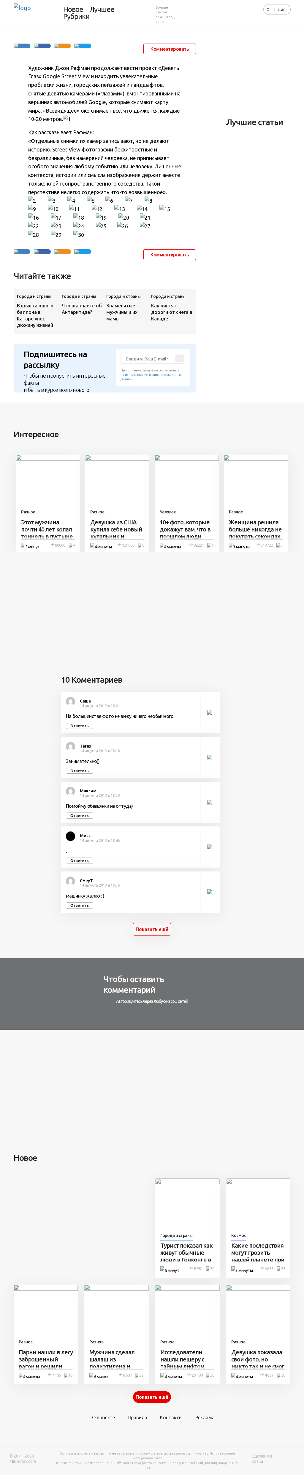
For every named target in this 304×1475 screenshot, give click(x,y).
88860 (60, 545)
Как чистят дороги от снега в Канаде (171, 312)
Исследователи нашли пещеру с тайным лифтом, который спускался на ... (185, 1366)
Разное (28, 512)
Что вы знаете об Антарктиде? (82, 309)
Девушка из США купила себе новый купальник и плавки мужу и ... (116, 533)
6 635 (269, 1268)
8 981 (198, 1268)
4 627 (269, 1375)
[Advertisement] (265, 73)
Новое (73, 9)
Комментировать (170, 49)
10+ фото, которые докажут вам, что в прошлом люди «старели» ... (185, 533)
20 (212, 1268)
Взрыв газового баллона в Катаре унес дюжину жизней (35, 315)
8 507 (127, 1375)
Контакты (171, 1417)
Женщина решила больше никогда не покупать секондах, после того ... (255, 533)
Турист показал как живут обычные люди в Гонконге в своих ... (186, 1256)
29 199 (197, 1375)
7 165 (56, 1375)
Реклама (205, 1417)
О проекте (103, 1417)
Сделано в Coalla (261, 1459)
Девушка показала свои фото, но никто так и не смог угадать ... (257, 1363)
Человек (168, 512)
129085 (128, 545)
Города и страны (34, 296)
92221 (199, 545)
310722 (267, 545)
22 (141, 1375)
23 (283, 1268)
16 (70, 1375)
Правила (137, 1417)
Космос (238, 1235)
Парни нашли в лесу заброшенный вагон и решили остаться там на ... (46, 1363)
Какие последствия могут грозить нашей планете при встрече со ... (257, 1256)
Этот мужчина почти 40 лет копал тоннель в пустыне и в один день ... (47, 533)
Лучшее (102, 9)
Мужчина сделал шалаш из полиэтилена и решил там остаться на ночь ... (116, 1366)
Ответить (79, 726)
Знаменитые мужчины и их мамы (121, 312)
